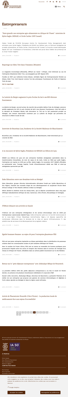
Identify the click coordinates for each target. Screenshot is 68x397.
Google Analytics (14, 387)
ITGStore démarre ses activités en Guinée (17, 206)
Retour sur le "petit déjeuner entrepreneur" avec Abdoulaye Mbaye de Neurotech (32, 264)
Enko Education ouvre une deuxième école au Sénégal (22, 179)
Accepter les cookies (16, 392)
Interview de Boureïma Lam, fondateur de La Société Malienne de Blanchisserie (32, 129)
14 (43, 312)
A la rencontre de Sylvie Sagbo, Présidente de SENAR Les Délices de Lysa (29, 151)
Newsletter (42, 1)
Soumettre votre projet (8, 373)
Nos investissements (7, 362)
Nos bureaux (5, 369)
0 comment (63, 55)
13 (40, 312)
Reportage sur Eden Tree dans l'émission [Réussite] (21, 65)
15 (47, 312)
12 (37, 312)
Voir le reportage (7, 84)
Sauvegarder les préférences (50, 392)
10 (31, 312)
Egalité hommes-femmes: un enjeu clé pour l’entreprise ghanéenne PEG (29, 234)
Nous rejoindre (6, 371)
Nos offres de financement (9, 360)
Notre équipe (5, 358)
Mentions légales (6, 363)
